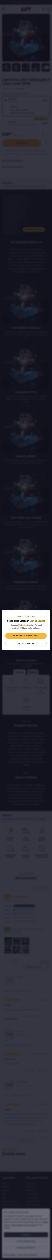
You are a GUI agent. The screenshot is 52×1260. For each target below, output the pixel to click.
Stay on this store (26, 643)
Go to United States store (26, 636)
